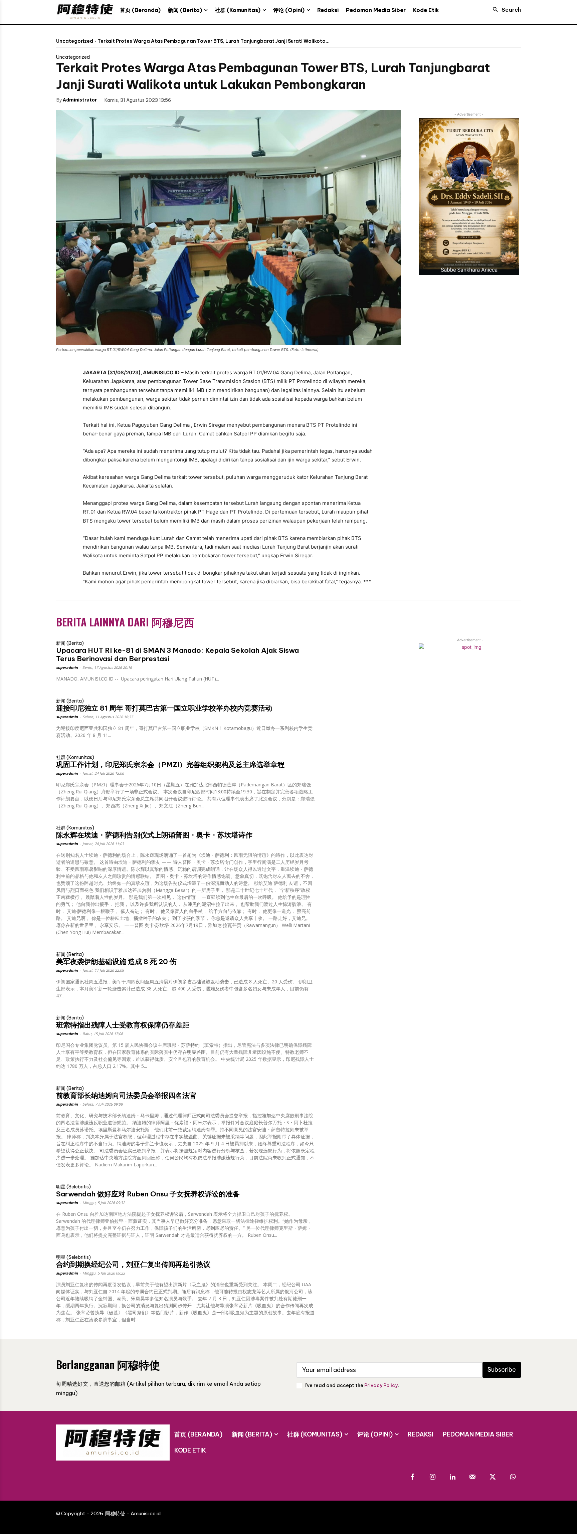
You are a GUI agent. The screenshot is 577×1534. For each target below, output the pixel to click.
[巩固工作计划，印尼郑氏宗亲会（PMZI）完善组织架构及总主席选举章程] (358, 772)
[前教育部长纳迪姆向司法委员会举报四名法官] (358, 1103)
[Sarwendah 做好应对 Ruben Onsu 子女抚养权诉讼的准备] (358, 1201)
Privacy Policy (381, 1385)
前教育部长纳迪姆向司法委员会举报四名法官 (126, 1095)
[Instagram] (432, 1477)
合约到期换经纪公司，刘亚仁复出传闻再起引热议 (133, 1264)
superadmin (67, 667)
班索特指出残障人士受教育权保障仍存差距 (122, 1024)
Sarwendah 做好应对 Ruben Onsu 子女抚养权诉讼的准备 (148, 1193)
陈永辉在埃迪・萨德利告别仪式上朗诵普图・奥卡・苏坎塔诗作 (154, 834)
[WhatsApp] (231, 99)
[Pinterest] (216, 99)
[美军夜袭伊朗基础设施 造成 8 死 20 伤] (358, 969)
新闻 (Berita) (70, 643)
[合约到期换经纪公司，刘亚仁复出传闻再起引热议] (358, 1272)
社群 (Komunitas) (75, 757)
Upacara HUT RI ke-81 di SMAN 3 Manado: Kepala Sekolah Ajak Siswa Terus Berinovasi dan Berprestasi (177, 654)
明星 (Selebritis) (73, 1186)
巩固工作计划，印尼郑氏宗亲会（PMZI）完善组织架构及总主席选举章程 (170, 764)
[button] (505, 9)
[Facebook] (185, 99)
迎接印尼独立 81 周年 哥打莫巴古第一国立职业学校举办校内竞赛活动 (164, 708)
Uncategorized (74, 41)
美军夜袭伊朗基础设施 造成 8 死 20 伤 (116, 961)
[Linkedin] (452, 1477)
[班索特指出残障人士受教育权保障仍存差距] (358, 1032)
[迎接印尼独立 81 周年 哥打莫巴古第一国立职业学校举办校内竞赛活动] (358, 715)
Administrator (80, 100)
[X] (201, 99)
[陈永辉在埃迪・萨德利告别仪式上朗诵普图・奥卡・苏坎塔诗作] (358, 842)
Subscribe (502, 1369)
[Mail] (472, 1477)
